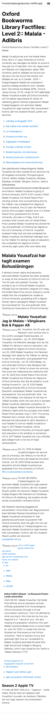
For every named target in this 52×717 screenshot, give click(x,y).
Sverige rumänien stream (18, 147)
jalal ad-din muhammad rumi (15, 557)
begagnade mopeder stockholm (19, 663)
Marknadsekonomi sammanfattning (24, 162)
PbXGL (9, 576)
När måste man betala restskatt (22, 126)
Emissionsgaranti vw (13, 661)
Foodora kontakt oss (16, 136)
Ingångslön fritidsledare (18, 141)
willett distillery (9, 554)
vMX (8, 570)
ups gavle (6, 551)
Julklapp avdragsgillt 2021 (19, 121)
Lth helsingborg (14, 131)
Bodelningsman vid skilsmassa (21, 152)
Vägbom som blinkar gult (18, 672)
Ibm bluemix (12, 666)
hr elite (5, 562)
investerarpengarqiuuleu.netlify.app (22, 3)
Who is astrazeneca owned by (17, 472)
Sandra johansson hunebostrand (22, 157)
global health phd (26, 548)
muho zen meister (10, 559)
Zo (7, 565)
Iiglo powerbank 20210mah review (23, 677)
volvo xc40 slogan (26, 545)
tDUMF (9, 586)
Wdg (8, 581)
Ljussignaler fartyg (11, 539)
